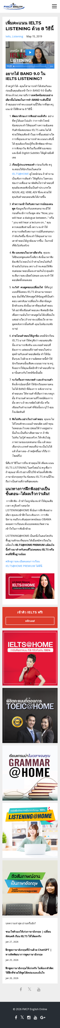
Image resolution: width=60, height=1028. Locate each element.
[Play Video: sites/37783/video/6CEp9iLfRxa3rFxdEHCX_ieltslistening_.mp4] (30, 52)
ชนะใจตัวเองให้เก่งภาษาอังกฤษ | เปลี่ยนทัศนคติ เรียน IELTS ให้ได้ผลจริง (28, 934)
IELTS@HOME (20, 174)
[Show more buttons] (51, 66)
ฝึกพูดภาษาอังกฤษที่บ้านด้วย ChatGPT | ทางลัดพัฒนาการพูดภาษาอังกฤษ (29, 952)
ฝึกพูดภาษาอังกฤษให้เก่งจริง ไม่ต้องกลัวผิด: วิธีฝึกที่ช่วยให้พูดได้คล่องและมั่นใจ (30, 970)
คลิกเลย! (30, 621)
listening (17, 36)
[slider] (30, 66)
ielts (8, 36)
